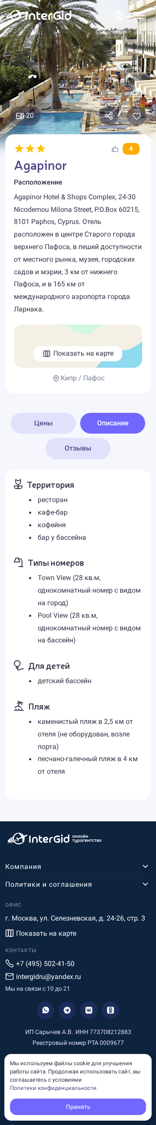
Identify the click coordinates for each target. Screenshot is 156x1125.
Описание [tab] (113, 423)
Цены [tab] (43, 423)
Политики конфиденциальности (53, 1088)
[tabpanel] (78, 635)
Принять (78, 1106)
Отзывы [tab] (78, 448)
